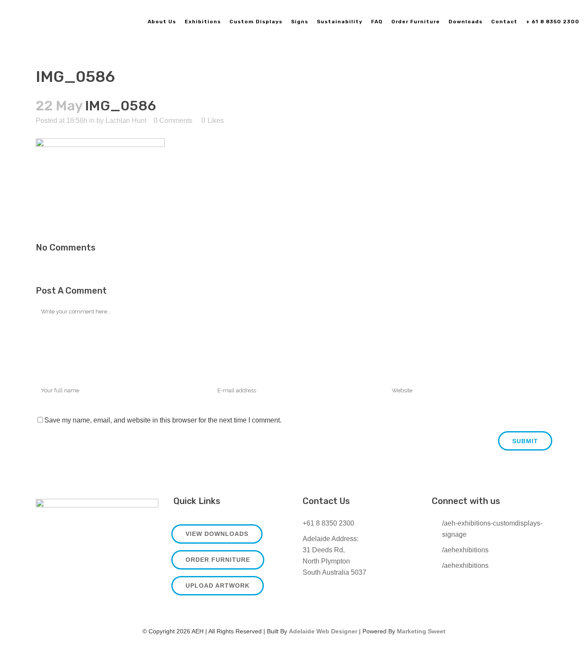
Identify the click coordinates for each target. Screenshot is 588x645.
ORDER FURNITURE (218, 559)
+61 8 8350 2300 (328, 523)
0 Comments (173, 120)
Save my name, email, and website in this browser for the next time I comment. (163, 420)
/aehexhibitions (465, 550)
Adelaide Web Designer (323, 631)
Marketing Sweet (421, 631)
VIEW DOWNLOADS (217, 533)
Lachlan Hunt (125, 120)
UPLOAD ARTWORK (218, 585)
